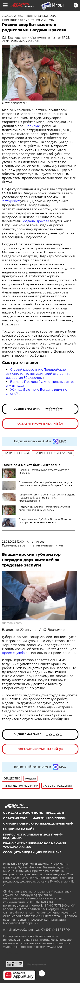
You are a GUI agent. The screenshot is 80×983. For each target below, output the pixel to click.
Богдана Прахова (35, 221)
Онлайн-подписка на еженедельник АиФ (38, 823)
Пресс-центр (56, 813)
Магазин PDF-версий (49, 818)
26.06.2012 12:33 (12, 16)
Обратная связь (16, 818)
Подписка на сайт (18, 829)
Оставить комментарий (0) (40, 423)
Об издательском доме (23, 813)
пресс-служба (13, 653)
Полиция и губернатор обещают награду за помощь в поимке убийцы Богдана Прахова (45, 484)
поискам (34, 126)
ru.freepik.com (12, 623)
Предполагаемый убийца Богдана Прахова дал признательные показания (45, 521)
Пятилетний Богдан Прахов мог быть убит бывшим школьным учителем (44, 508)
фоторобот (11, 201)
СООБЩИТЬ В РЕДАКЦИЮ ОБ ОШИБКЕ (32, 852)
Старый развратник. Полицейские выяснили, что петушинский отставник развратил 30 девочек (38, 374)
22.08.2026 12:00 (13, 541)
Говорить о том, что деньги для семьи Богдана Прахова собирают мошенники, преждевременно (47, 497)
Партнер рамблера (36, 964)
